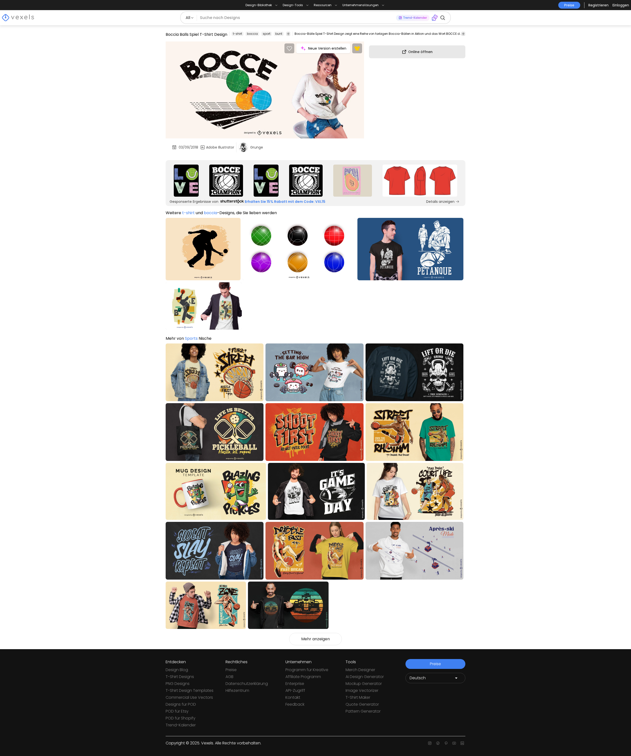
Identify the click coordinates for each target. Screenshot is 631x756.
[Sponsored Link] (186, 180)
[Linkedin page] (462, 743)
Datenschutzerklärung (247, 683)
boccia (252, 34)
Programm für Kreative (306, 670)
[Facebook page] (438, 743)
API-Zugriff (295, 690)
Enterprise (294, 683)
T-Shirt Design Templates (189, 690)
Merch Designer (360, 670)
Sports (191, 338)
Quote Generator (362, 704)
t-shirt (237, 34)
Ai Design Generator (365, 677)
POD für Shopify (180, 718)
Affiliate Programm (303, 677)
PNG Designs (178, 683)
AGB (229, 677)
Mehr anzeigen (315, 639)
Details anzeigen (440, 201)
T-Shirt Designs (180, 677)
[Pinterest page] (446, 743)
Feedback (294, 704)
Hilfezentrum (237, 690)
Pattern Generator (363, 711)
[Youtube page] (454, 743)
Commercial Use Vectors (189, 697)
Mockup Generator (364, 683)
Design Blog (177, 670)
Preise (231, 670)
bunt (278, 34)
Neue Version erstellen (327, 48)
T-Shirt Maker (358, 697)
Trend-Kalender (181, 725)
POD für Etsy (177, 711)
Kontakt (292, 697)
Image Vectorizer (362, 690)
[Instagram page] (430, 743)
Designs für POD (181, 704)
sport (266, 34)
